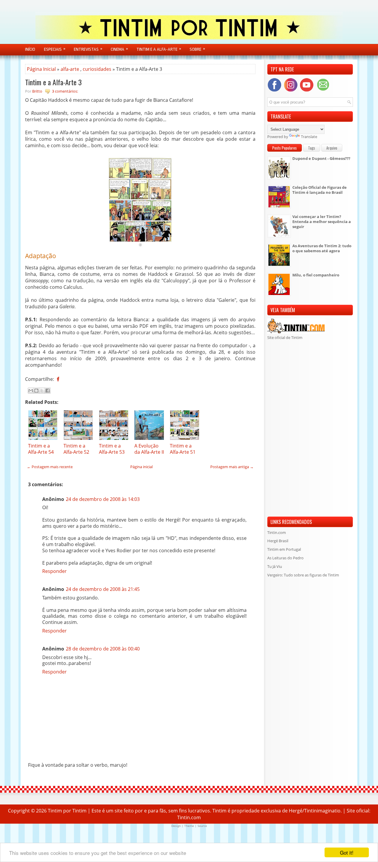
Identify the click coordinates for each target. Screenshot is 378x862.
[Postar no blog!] (36, 391)
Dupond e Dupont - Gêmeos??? (321, 158)
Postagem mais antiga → (232, 466)
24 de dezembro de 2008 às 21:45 (103, 589)
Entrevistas (88, 49)
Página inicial (141, 466)
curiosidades (97, 69)
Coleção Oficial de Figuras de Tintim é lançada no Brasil (319, 190)
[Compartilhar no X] (42, 391)
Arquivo (331, 148)
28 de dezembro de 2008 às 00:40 (103, 648)
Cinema (119, 49)
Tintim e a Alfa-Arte (158, 49)
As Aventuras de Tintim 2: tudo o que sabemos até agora (321, 248)
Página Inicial (41, 69)
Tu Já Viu (274, 566)
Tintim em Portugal (284, 549)
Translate (309, 136)
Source (202, 826)
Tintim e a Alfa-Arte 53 (112, 449)
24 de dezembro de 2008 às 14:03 (103, 499)
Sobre (197, 49)
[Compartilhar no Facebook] (47, 391)
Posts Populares (284, 148)
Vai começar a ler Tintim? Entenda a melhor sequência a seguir (321, 221)
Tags (311, 148)
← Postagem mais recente (50, 466)
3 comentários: (65, 91)
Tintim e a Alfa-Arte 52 (76, 449)
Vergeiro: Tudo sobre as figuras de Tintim (303, 575)
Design (176, 826)
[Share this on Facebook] (58, 379)
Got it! (346, 852)
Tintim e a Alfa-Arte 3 (53, 82)
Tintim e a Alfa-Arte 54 (41, 449)
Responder (54, 571)
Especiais (55, 49)
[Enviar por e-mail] (31, 391)
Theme (189, 826)
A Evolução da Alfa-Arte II (149, 449)
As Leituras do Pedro (285, 558)
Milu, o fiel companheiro (315, 275)
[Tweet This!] (62, 379)
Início (30, 49)
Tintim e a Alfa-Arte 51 (182, 449)
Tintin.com (276, 532)
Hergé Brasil (277, 540)
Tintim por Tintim (67, 810)
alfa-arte (70, 69)
